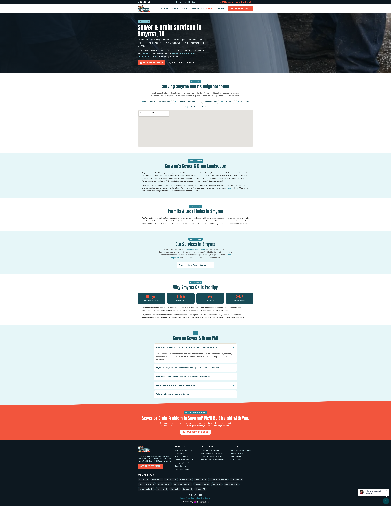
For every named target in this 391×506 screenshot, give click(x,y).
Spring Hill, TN (200, 479)
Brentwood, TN (171, 479)
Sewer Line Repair (181, 456)
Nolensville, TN (185, 479)
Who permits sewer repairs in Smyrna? (173, 394)
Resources (196, 9)
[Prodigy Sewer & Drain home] (144, 8)
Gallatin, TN (175, 489)
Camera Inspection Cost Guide (211, 456)
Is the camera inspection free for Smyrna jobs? (176, 385)
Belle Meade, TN (164, 484)
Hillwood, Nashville (202, 484)
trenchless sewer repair (195, 249)
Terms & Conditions (197, 498)
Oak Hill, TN (217, 484)
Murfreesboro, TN (231, 484)
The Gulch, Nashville (146, 484)
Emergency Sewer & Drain (184, 463)
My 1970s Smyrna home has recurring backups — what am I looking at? (187, 368)
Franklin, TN (143, 479)
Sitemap (208, 498)
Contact (221, 9)
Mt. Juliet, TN (162, 489)
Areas (175, 9)
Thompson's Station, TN (218, 479)
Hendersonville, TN (146, 489)
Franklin (229, 188)
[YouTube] (200, 495)
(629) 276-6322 (144, 2)
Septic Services (180, 466)
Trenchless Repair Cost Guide (211, 453)
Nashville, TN (157, 479)
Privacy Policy (185, 498)
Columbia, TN (200, 489)
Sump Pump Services (182, 469)
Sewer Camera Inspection (184, 460)
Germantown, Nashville (182, 484)
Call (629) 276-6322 (183, 62)
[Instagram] (195, 495)
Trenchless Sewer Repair (184, 450)
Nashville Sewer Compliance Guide (213, 460)
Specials (210, 9)
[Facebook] (190, 495)
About (185, 9)
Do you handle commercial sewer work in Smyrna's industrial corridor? (187, 347)
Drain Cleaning (180, 453)
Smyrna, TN (187, 489)
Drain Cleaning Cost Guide (210, 450)
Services (164, 9)
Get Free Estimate (240, 8)
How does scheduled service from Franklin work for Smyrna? (183, 376)
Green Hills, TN (236, 479)
